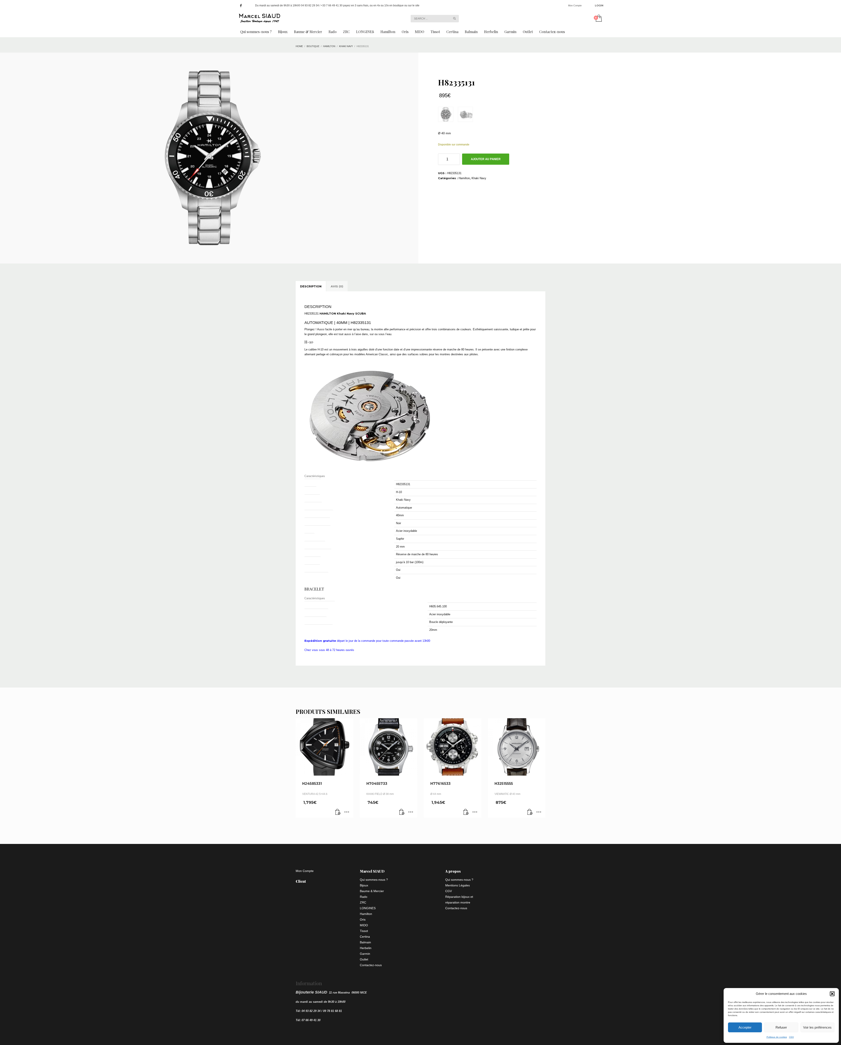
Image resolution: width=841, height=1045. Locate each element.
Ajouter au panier (485, 159)
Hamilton (464, 178)
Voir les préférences (817, 1027)
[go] (454, 18)
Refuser (781, 1027)
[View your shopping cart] (598, 18)
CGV (791, 1037)
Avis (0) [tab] (337, 286)
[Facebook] (241, 5)
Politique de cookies (777, 1037)
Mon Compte (575, 5)
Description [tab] (311, 286)
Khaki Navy (479, 178)
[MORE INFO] (346, 812)
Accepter (745, 1027)
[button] (832, 994)
